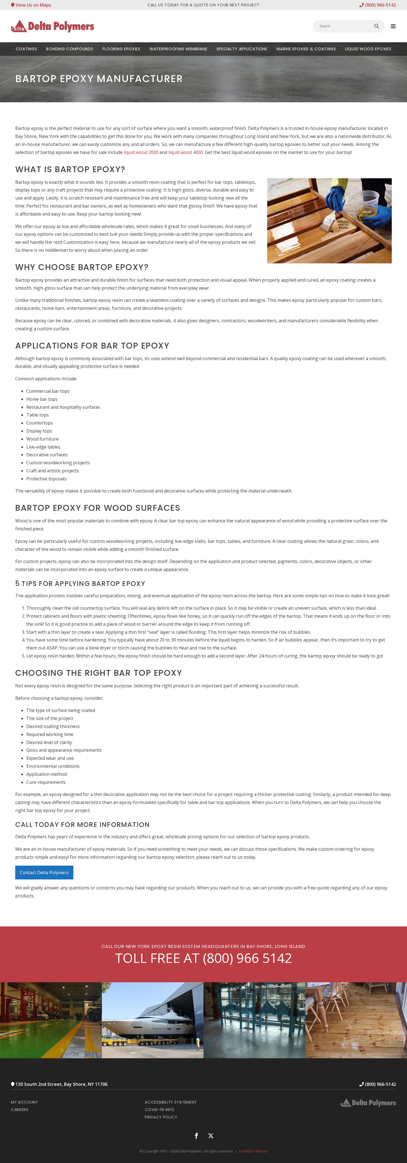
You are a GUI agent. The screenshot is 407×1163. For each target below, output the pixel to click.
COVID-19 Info (159, 1109)
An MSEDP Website (253, 1151)
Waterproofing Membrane (178, 49)
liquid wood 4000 (185, 152)
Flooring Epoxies (121, 49)
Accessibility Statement (171, 1102)
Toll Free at (203, 958)
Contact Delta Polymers (44, 872)
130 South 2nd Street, (60, 1084)
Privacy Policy (161, 1117)
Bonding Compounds (69, 49)
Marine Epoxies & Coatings (306, 49)
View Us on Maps (32, 5)
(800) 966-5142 (380, 5)
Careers (20, 1109)
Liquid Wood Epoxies (368, 49)
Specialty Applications (242, 49)
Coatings (26, 49)
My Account (24, 1102)
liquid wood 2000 (141, 152)
